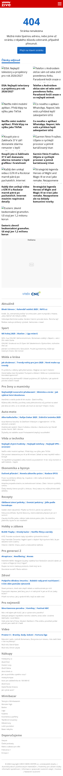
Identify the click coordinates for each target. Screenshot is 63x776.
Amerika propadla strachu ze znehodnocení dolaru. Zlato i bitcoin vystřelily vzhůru (31, 484)
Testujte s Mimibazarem (11, 701)
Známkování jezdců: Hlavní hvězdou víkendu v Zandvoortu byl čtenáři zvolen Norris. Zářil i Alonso (29, 428)
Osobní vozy (6, 665)
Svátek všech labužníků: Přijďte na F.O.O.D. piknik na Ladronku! (27, 510)
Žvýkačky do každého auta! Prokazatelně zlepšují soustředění (26, 432)
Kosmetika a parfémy (10, 717)
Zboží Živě (5, 662)
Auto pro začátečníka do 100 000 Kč (15, 680)
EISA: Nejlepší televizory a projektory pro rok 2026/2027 (15, 88)
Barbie (4, 707)
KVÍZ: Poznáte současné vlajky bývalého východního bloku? (25, 536)
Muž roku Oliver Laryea (11, 647)
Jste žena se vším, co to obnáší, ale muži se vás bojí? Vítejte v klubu (28, 406)
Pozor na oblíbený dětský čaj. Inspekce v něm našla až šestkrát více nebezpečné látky (28, 479)
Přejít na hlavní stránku (31, 50)
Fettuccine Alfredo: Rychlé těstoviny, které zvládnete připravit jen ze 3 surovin (29, 514)
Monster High (7, 704)
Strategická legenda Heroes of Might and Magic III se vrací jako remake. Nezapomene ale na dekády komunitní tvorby (45, 194)
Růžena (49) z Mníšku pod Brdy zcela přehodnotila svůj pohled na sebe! (30, 402)
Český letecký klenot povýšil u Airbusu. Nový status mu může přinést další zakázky (31, 489)
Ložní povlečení (8, 726)
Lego (3, 710)
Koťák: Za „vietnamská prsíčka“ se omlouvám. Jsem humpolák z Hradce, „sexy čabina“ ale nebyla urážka (29, 314)
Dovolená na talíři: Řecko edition (14, 569)
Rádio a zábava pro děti (11, 746)
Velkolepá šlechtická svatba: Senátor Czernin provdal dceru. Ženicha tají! (30, 319)
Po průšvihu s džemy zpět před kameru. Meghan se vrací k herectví (28, 370)
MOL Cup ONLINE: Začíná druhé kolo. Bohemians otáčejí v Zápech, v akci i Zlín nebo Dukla (31, 339)
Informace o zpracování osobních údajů (37, 769)
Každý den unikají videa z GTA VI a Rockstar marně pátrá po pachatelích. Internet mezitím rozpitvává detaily (15, 194)
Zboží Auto (6, 684)
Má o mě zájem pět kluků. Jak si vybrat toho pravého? (23, 612)
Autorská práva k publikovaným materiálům (19, 766)
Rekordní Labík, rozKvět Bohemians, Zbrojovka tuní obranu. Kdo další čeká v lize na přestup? (31, 640)
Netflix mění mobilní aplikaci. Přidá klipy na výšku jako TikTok (15, 124)
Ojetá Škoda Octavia (10, 687)
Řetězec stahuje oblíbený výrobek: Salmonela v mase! (23, 322)
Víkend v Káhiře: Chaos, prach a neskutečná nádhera (22, 545)
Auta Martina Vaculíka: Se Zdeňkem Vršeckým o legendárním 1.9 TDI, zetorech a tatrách (29, 422)
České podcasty (8, 743)
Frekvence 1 (6, 750)
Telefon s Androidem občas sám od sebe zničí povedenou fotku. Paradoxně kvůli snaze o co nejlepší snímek (47, 91)
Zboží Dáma (6, 668)
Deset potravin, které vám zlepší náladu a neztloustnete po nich (27, 588)
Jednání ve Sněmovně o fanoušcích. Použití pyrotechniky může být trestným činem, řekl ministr (28, 350)
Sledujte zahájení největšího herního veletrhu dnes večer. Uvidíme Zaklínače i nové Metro (28, 616)
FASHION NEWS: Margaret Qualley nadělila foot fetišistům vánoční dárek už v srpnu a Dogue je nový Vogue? (31, 562)
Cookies (58, 769)
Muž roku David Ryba (10, 644)
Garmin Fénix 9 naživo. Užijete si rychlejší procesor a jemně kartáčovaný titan (46, 158)
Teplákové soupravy (9, 720)
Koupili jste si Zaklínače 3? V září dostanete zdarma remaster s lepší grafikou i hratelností (15, 158)
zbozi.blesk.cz (7, 671)
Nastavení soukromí (32, 771)
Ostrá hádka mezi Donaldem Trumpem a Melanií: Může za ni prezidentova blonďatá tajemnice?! (31, 374)
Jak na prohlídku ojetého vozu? (14, 674)
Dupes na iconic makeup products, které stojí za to (21, 566)
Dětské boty (6, 723)
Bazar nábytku (7, 729)
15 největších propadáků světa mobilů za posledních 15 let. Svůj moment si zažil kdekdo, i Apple (31, 461)
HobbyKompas (7, 677)
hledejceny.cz (7, 659)
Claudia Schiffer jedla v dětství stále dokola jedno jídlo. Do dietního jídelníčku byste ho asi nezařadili (28, 519)
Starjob (4, 740)
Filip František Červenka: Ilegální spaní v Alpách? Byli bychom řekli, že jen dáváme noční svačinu (30, 540)
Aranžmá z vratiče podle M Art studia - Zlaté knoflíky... (23, 399)
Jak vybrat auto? (8, 690)
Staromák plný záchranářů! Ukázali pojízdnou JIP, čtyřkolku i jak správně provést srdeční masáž (30, 379)
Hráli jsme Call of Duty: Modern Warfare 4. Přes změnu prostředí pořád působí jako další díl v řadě (29, 622)
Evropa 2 (5, 753)
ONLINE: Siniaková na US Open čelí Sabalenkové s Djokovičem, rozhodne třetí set (30, 344)
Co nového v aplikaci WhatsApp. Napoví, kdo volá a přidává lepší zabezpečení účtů (46, 126)
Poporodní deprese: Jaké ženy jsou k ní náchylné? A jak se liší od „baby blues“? (29, 592)
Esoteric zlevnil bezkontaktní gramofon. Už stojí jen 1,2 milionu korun (15, 230)
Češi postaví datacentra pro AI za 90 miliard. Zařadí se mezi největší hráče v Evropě (31, 455)
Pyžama (5, 713)
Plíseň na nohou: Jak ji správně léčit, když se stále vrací (23, 596)
